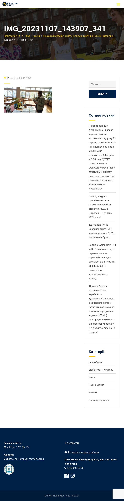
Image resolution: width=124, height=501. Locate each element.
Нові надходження (99, 400)
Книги (92, 377)
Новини (93, 392)
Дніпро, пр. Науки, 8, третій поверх (24, 458)
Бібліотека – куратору (101, 369)
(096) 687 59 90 (74, 467)
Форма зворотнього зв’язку (83, 452)
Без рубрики (96, 362)
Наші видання (96, 384)
